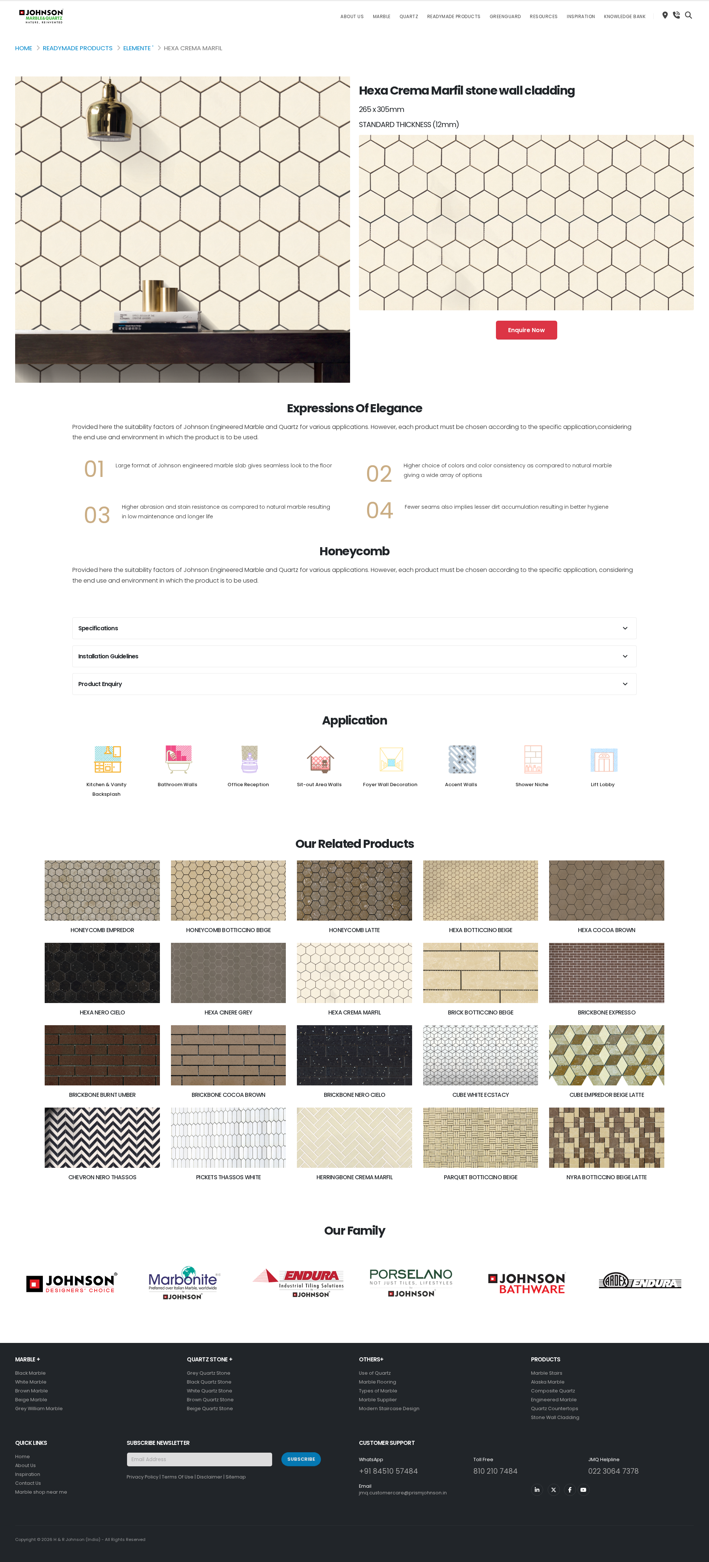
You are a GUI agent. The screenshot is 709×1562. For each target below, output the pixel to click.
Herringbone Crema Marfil (354, 1177)
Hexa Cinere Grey (229, 1012)
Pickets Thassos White (228, 1177)
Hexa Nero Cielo (102, 1012)
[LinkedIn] (537, 1490)
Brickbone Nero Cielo (355, 1095)
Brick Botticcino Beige (480, 1012)
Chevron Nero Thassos (102, 1177)
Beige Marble (31, 1399)
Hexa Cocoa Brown (607, 930)
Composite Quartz (553, 1391)
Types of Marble (378, 1391)
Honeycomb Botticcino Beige (228, 930)
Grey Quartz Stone (208, 1373)
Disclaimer (209, 1477)
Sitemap (236, 1477)
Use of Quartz (375, 1373)
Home (23, 48)
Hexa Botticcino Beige (481, 930)
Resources (544, 16)
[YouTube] (584, 1490)
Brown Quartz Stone (210, 1399)
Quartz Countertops (554, 1408)
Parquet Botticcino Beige (481, 1177)
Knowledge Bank (624, 16)
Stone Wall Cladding (555, 1417)
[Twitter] (554, 1490)
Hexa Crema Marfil (354, 1012)
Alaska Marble (548, 1382)
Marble (382, 16)
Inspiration (581, 16)
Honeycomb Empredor (102, 930)
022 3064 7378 (613, 1471)
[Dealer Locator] (665, 16)
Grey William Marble (39, 1408)
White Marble (31, 1382)
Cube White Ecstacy (480, 1095)
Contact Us (28, 1483)
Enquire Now (526, 330)
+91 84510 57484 (388, 1471)
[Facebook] (570, 1490)
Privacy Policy (142, 1477)
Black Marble (30, 1373)
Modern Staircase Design (389, 1408)
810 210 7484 (495, 1471)
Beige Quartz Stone (210, 1408)
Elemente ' (138, 48)
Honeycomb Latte (354, 930)
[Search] (688, 16)
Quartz (409, 16)
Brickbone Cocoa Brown (229, 1095)
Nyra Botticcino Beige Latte (606, 1177)
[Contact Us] (676, 16)
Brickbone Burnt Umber (102, 1095)
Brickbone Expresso (607, 1012)
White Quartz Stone (209, 1391)
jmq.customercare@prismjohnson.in (403, 1493)
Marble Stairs (546, 1373)
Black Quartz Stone (209, 1382)
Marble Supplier (378, 1399)
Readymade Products (454, 16)
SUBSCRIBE (301, 1459)
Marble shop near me (41, 1492)
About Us (352, 16)
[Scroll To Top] (696, 1553)
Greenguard (505, 16)
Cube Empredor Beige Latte (606, 1095)
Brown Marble (31, 1391)
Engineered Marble (554, 1399)
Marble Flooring (377, 1382)
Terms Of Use (177, 1477)
